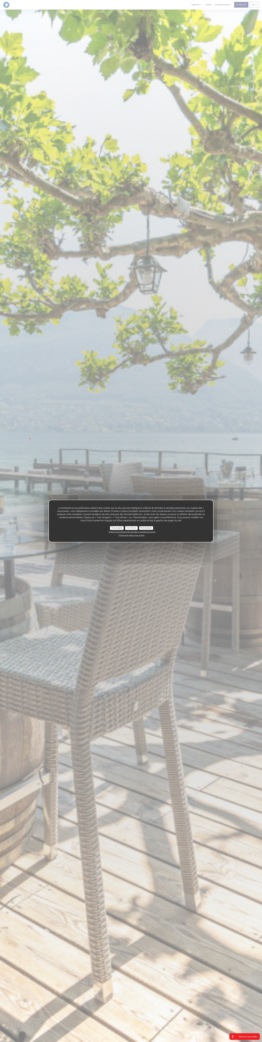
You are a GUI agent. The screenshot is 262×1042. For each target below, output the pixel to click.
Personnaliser (146, 528)
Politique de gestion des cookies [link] (132, 535)
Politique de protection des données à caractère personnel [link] (132, 532)
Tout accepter (116, 528)
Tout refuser (131, 528)
